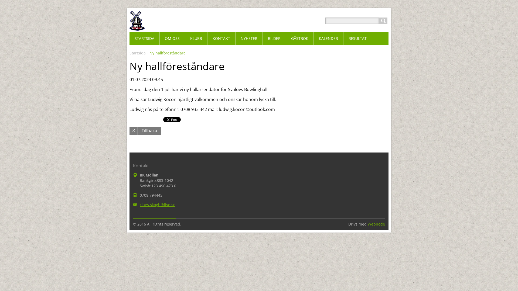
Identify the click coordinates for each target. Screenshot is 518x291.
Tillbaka (149, 131)
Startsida (138, 53)
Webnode (376, 224)
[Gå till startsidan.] (137, 27)
